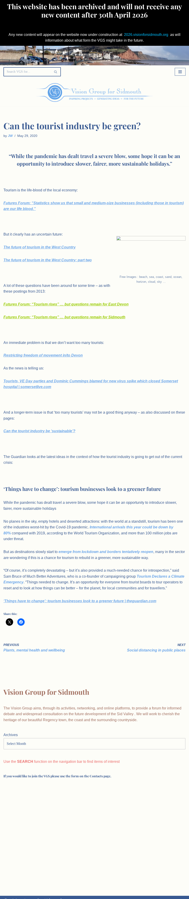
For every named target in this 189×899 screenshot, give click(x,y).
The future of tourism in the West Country (39, 247)
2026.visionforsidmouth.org (146, 35)
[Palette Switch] (159, 92)
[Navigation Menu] (180, 72)
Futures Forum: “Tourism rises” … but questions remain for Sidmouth (64, 317)
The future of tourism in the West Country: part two (47, 260)
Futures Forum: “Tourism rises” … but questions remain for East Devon (66, 304)
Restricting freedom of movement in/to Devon (43, 355)
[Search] (55, 71)
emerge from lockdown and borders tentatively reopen (106, 552)
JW (10, 136)
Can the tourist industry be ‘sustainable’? (39, 431)
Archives (10, 735)
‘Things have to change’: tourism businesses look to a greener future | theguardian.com (79, 601)
